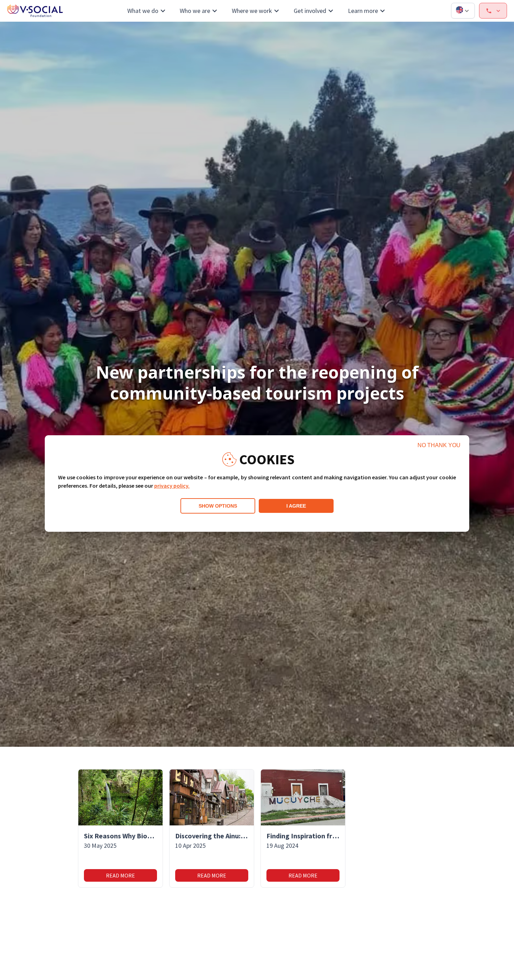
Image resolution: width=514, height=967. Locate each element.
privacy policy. (172, 485)
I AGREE (296, 506)
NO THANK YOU (439, 445)
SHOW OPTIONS (218, 506)
